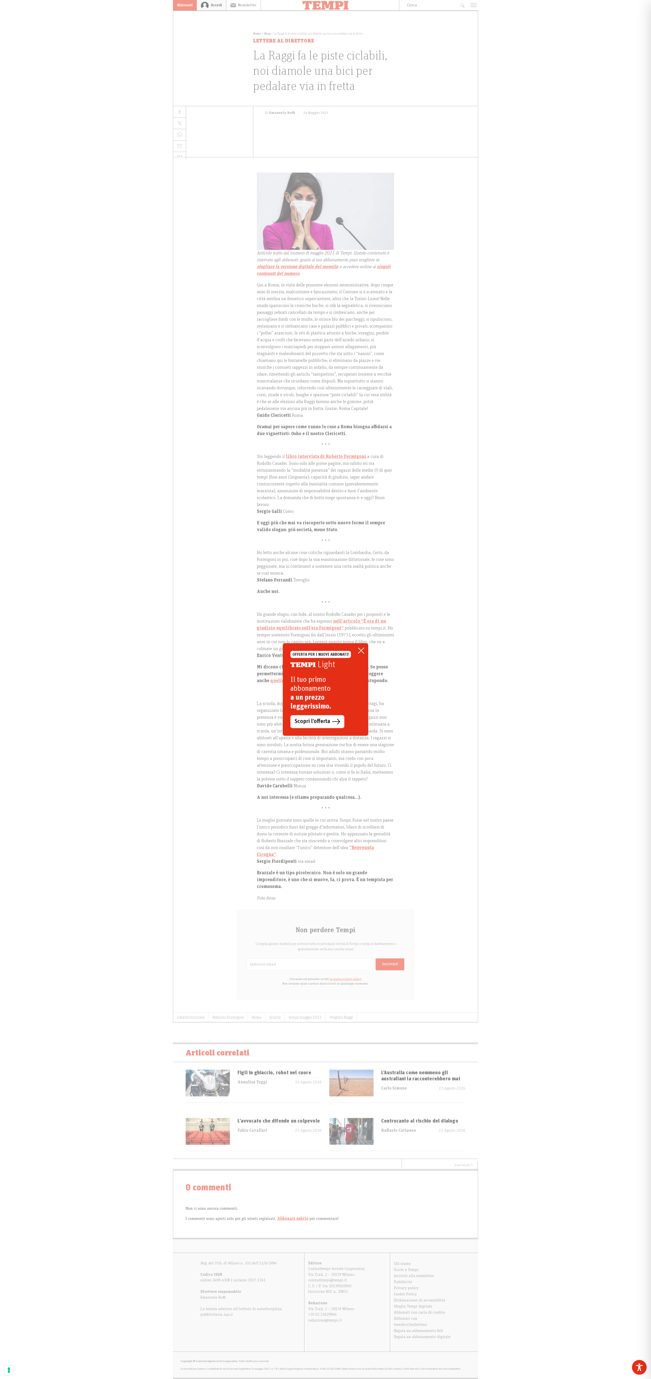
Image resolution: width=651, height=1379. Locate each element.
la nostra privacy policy (345, 978)
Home (257, 33)
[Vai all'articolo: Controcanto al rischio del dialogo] (351, 1134)
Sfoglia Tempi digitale (413, 1306)
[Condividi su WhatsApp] (179, 135)
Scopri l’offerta (312, 721)
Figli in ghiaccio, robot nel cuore (274, 1072)
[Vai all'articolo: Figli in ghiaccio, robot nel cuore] (208, 1086)
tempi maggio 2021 (305, 1017)
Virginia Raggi (341, 1017)
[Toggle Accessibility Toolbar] (639, 1367)
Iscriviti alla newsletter (414, 1276)
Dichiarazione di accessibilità (419, 1300)
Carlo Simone (394, 1088)
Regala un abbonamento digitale (422, 1337)
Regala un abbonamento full (418, 1331)
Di (280, 113)
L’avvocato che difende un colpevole (279, 1121)
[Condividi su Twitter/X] (179, 123)
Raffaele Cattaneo (398, 1130)
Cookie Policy (405, 1294)
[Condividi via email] (179, 146)
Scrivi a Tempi (406, 1270)
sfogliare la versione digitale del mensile (297, 267)
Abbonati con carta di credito (419, 1312)
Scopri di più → (463, 1165)
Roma (256, 1017)
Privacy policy (406, 1288)
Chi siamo (402, 1264)
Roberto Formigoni (228, 1017)
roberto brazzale (191, 1017)
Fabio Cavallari (252, 1130)
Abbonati (185, 5)
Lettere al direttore (283, 40)
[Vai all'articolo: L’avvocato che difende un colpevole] (208, 1134)
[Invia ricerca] (462, 5)
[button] (179, 156)
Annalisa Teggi (252, 1082)
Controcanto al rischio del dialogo (419, 1121)
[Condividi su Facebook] (179, 112)
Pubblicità (403, 1282)
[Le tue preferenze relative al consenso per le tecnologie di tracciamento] (9, 1370)
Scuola (275, 1017)
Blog (267, 33)
